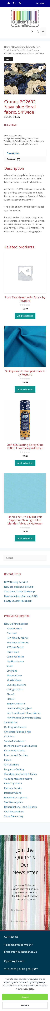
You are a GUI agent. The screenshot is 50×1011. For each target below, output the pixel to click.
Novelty (22, 144)
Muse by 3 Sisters (16, 684)
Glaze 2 (11, 694)
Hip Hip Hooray (15, 661)
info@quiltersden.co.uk (24, 951)
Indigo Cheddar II (16, 703)
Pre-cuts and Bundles (16, 755)
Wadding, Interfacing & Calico (20, 774)
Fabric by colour (13, 783)
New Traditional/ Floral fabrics (22, 48)
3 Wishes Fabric (15, 647)
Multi (36, 144)
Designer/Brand (13, 792)
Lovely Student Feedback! (18, 600)
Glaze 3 (11, 698)
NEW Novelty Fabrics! (16, 582)
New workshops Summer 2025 (21, 596)
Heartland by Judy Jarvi (19, 708)
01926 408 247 (24, 944)
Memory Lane (14, 675)
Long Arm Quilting (14, 769)
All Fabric (31, 141)
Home (7, 46)
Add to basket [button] (25, 315)
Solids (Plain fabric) (14, 741)
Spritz (10, 666)
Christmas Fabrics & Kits (17, 731)
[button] (40, 68)
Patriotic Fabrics (13, 788)
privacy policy (27, 988)
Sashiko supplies (13, 802)
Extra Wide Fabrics (14, 750)
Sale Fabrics (10, 722)
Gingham (12, 670)
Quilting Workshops (15, 727)
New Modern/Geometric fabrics (24, 717)
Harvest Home (14, 628)
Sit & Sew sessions (14, 811)
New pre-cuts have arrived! (18, 586)
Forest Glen (13, 651)
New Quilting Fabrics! (23, 46)
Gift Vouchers (11, 764)
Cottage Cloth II (15, 689)
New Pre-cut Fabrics (17, 642)
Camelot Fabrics (15, 656)
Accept (25, 997)
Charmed (12, 633)
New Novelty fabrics (17, 637)
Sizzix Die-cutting (13, 816)
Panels (7, 759)
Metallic (29, 144)
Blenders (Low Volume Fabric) (20, 745)
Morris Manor (14, 680)
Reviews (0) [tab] (13, 159)
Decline (25, 1005)
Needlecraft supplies (15, 797)
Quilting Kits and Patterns (18, 778)
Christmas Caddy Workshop (19, 591)
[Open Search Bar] (37, 31)
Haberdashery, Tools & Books (20, 806)
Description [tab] (13, 153)
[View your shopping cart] (32, 31)
